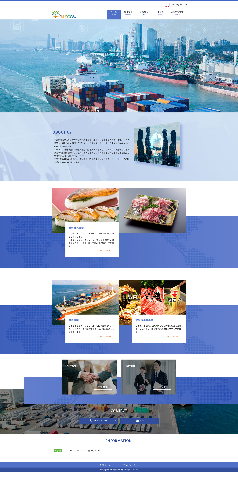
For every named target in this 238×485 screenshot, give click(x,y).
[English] (165, 7)
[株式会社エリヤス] (63, 17)
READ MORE (105, 251)
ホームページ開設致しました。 (89, 451)
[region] (119, 65)
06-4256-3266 (100, 420)
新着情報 (57, 451)
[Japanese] (168, 7)
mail (142, 420)
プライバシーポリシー (131, 465)
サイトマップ (104, 465)
